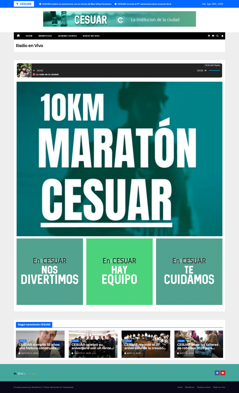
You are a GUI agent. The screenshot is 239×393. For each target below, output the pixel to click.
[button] (217, 35)
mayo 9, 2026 (134, 353)
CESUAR (23, 341)
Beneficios (45, 36)
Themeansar (67, 387)
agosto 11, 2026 (29, 353)
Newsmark (54, 387)
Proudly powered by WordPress (28, 387)
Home (29, 36)
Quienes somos (67, 36)
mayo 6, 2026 (187, 353)
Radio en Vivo (91, 36)
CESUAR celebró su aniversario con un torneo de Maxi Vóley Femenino (92, 348)
